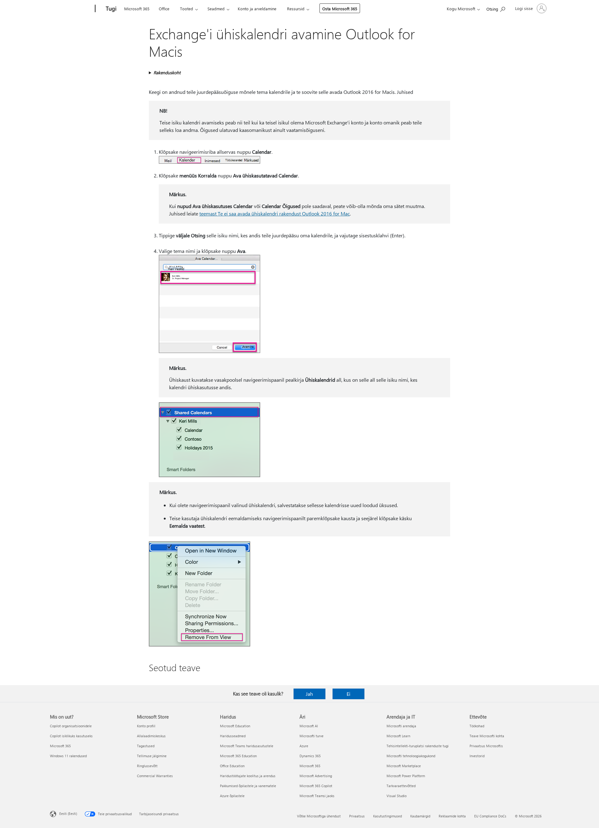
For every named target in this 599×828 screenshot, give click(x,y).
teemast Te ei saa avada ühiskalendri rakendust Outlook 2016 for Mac (274, 213)
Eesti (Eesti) (68, 813)
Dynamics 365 (310, 755)
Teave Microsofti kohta (487, 736)
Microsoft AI (309, 726)
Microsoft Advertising (316, 775)
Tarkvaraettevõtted (401, 785)
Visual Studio (397, 795)
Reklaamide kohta (452, 816)
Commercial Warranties (155, 775)
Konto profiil (146, 726)
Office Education (232, 765)
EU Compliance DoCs (490, 816)
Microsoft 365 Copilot (316, 785)
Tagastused (145, 745)
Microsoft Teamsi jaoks (317, 795)
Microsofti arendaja (401, 726)
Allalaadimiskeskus (151, 736)
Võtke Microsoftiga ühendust (319, 816)
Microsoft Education (235, 726)
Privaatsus (357, 816)
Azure (304, 745)
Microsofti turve (312, 736)
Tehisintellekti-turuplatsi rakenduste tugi (418, 745)
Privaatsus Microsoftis (486, 745)
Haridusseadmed (233, 736)
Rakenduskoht (167, 72)
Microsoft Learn (398, 736)
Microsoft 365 (136, 8)
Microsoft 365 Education (238, 755)
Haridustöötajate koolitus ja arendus (247, 775)
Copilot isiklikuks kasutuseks (71, 736)
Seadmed (216, 8)
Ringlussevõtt (147, 765)
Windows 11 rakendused (68, 755)
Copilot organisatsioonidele (71, 726)
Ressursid (295, 8)
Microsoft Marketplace (404, 765)
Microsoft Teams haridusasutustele (246, 745)
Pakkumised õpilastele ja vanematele (248, 785)
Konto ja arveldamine (257, 8)
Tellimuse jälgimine (152, 755)
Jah (309, 693)
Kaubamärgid (420, 816)
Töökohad (477, 726)
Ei (348, 693)
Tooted (186, 8)
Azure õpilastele (232, 795)
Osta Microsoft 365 (339, 8)
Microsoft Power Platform (406, 775)
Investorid (477, 755)
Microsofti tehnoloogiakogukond (411, 755)
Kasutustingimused (387, 816)
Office (164, 8)
